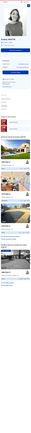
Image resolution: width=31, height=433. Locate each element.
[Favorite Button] (28, 142)
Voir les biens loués (6, 285)
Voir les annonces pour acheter (10, 236)
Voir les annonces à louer (8, 239)
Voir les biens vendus (7, 283)
